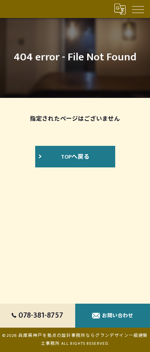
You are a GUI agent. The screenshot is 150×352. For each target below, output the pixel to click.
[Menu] (137, 9)
